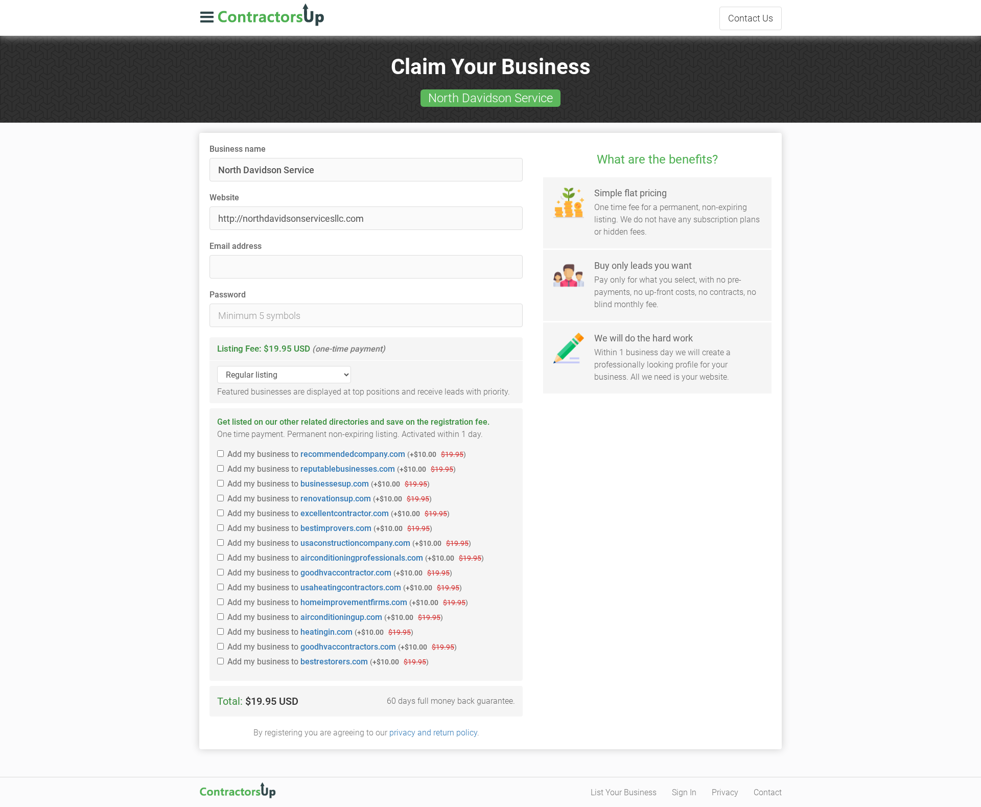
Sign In (684, 792)
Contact (750, 18)
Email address (235, 246)
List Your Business (624, 792)
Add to (346, 454)
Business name (237, 149)
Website (224, 197)
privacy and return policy (433, 732)
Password (227, 294)
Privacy (725, 792)
